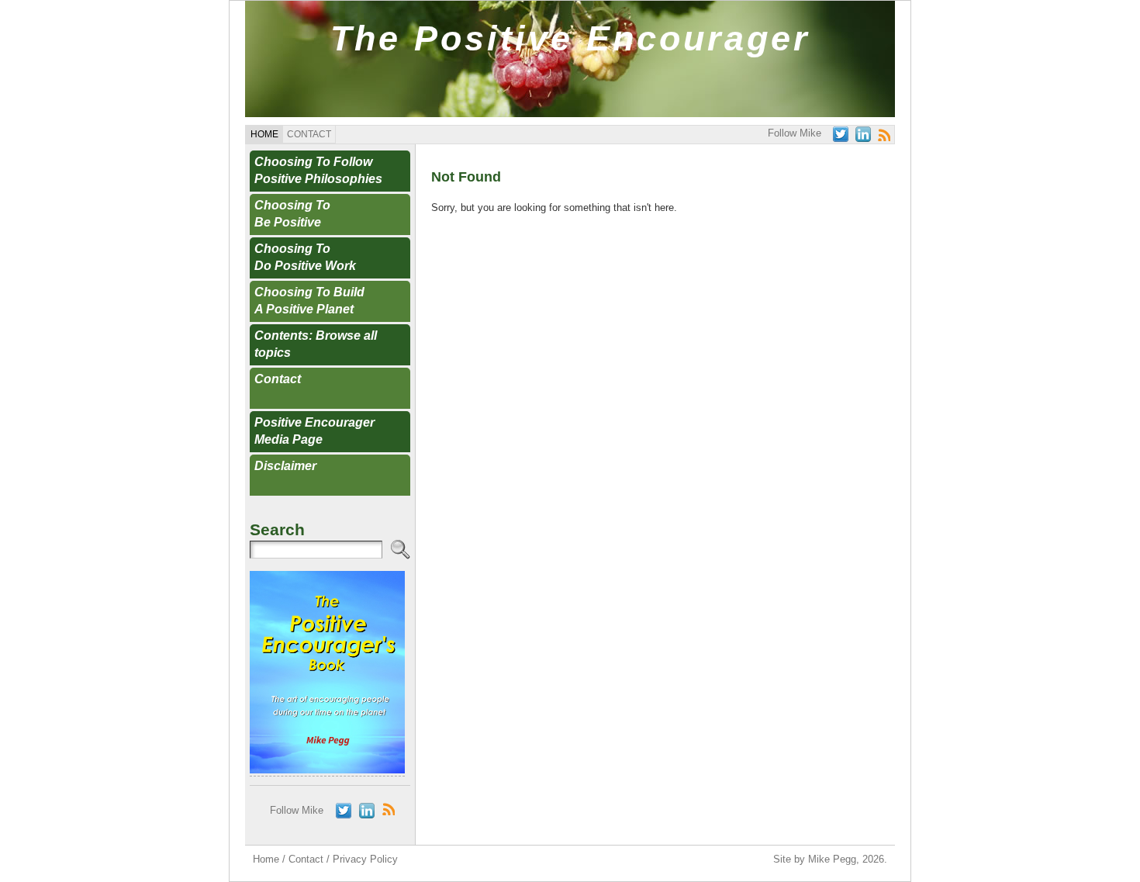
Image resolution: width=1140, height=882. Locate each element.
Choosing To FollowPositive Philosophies (318, 170)
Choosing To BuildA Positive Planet (309, 300)
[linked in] (863, 134)
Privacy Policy (365, 859)
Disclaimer (285, 465)
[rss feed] (884, 135)
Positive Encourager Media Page (314, 431)
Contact (277, 379)
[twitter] (840, 134)
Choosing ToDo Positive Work (305, 257)
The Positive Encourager (570, 38)
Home (266, 859)
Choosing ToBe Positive (292, 214)
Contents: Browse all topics (315, 344)
